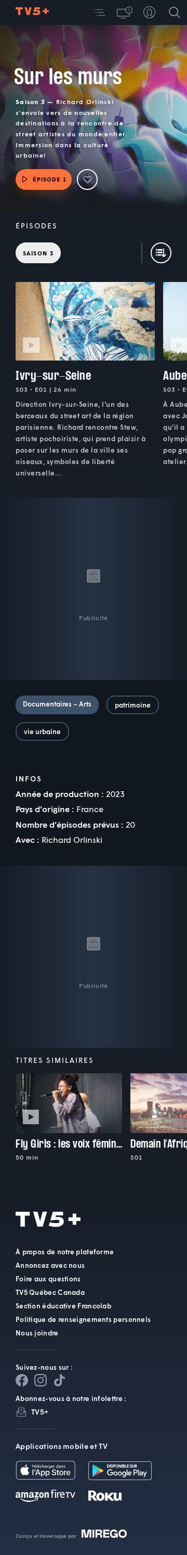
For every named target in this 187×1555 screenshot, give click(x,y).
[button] (99, 12)
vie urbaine (42, 731)
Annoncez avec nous (50, 1265)
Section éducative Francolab (63, 1306)
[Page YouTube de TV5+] (59, 1380)
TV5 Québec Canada (50, 1292)
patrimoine (133, 705)
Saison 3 (38, 253)
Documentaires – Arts (57, 704)
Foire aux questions (48, 1279)
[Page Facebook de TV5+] (22, 1380)
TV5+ (39, 1411)
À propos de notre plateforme (65, 1252)
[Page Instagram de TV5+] (40, 1380)
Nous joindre (37, 1333)
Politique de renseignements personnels (83, 1319)
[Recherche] (174, 12)
